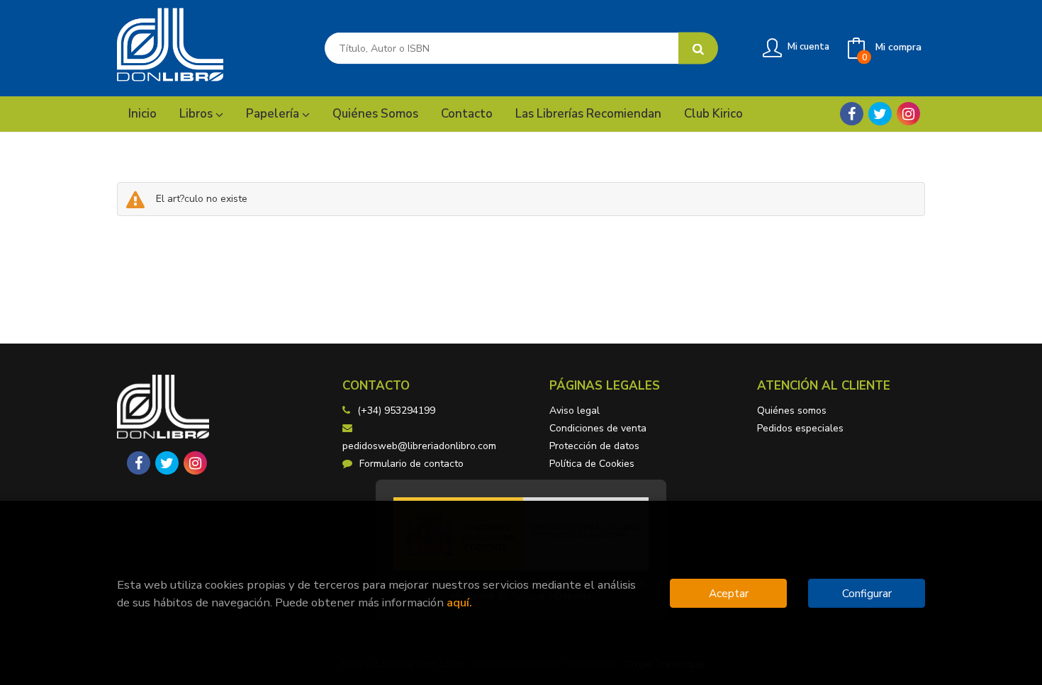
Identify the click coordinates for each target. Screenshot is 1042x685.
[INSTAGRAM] (908, 113)
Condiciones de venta (597, 428)
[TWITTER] (880, 113)
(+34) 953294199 (396, 410)
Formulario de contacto (411, 463)
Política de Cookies (591, 463)
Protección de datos (594, 446)
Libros (197, 114)
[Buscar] (698, 48)
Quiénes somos (792, 410)
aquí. (459, 602)
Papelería (274, 114)
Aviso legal (574, 410)
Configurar (867, 593)
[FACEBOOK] (851, 113)
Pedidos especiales (800, 428)
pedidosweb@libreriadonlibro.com (419, 446)
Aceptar (729, 593)
